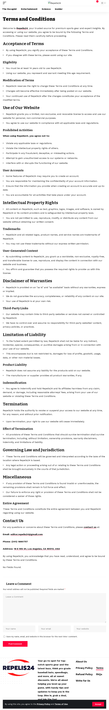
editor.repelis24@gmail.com (27, 534)
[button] (98, 704)
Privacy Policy (43, 704)
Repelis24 (22, 28)
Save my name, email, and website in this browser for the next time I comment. (41, 637)
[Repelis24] (54, 3)
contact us (90, 527)
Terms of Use (61, 704)
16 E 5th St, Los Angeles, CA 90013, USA (37, 548)
